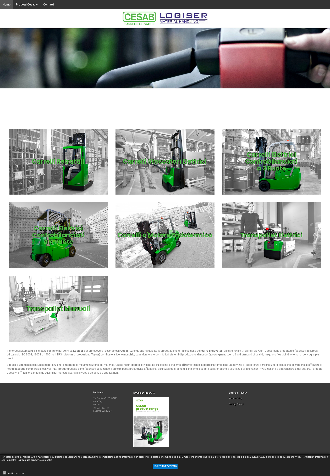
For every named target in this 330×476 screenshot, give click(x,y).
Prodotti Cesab (26, 4)
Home (6, 4)
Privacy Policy (235, 398)
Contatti (48, 4)
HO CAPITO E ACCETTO (165, 466)
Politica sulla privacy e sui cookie (34, 459)
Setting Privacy (236, 404)
